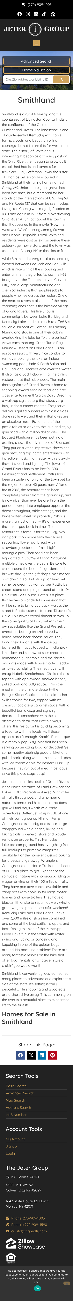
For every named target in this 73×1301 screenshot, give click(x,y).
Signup (11, 1146)
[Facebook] (19, 14)
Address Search (18, 1107)
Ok (37, 1288)
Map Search (15, 1100)
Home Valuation (36, 70)
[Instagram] (28, 14)
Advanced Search (36, 61)
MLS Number (16, 1114)
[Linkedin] (36, 14)
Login (10, 1153)
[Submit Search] (61, 79)
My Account (15, 1139)
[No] (66, 1283)
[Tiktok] (44, 14)
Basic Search (16, 1086)
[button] (36, 43)
